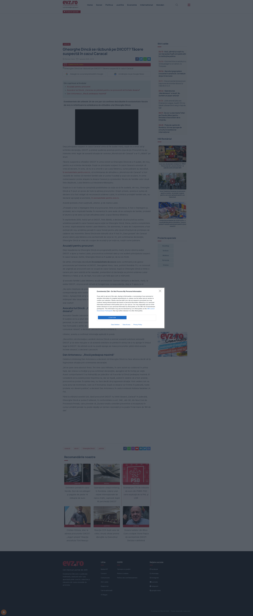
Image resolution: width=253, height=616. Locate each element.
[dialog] (126, 308)
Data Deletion (115, 324)
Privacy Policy (137, 324)
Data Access (126, 324)
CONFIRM (112, 317)
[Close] (161, 291)
